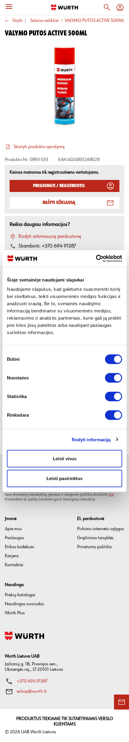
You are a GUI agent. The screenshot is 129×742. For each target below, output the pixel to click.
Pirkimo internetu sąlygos (100, 528)
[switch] (113, 378)
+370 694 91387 (32, 681)
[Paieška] (107, 7)
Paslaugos (14, 537)
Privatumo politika (94, 546)
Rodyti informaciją (91, 439)
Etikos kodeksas (19, 546)
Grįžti (17, 21)
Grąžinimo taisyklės (95, 537)
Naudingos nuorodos (24, 604)
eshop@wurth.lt (32, 691)
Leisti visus (64, 458)
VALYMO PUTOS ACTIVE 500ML (94, 21)
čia (111, 494)
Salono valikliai (44, 21)
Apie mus (13, 528)
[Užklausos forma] (121, 702)
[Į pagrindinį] (64, 7)
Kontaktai (14, 564)
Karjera (12, 555)
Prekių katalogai (20, 595)
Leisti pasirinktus (64, 478)
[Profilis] (120, 7)
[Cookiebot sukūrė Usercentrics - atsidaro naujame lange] (96, 259)
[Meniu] (9, 6)
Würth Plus (15, 613)
